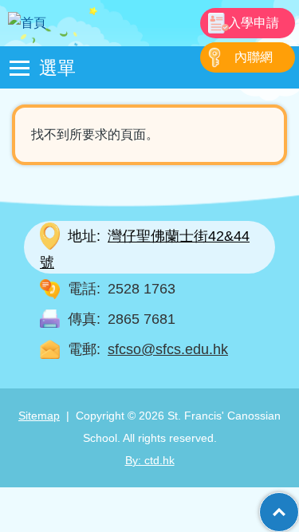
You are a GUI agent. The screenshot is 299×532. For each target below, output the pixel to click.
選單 (57, 67)
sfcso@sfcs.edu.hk (168, 349)
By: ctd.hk (150, 460)
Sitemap (39, 415)
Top (298, 504)
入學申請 (253, 23)
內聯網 (253, 57)
